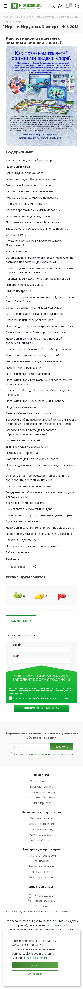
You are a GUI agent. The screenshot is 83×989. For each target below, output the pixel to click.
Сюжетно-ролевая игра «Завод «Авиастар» (34, 307)
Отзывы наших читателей (23, 440)
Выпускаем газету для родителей (28, 216)
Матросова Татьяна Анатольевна (28, 185)
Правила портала (41, 786)
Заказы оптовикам (41, 824)
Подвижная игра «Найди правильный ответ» (35, 401)
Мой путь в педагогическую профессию (32, 197)
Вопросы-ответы (41, 818)
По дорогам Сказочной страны (26, 407)
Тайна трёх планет (18, 552)
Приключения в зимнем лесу (24, 285)
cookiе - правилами (35, 958)
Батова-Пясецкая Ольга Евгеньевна (29, 191)
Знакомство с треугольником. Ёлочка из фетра (37, 228)
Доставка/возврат (41, 840)
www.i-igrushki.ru (60, 925)
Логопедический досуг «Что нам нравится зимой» (38, 278)
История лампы (16, 235)
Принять (35, 965)
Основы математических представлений (32, 355)
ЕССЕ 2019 (12, 558)
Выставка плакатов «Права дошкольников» (34, 314)
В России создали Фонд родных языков (32, 179)
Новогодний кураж (18, 166)
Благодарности (41, 803)
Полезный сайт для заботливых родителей (34, 546)
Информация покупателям (41, 812)
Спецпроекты (41, 861)
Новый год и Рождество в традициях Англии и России (41, 326)
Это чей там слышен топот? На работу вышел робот (41, 349)
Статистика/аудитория (41, 797)
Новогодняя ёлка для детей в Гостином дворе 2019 (40, 527)
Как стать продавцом (41, 855)
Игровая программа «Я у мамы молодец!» (33, 210)
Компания (41, 775)
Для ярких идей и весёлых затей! (27, 446)
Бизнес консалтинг (41, 877)
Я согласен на (43, 754)
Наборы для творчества (22, 453)
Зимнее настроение (19, 291)
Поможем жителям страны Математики (32, 222)
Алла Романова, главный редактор (29, 160)
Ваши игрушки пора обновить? (26, 173)
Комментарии (21, 620)
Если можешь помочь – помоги (26, 204)
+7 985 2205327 (45, 895)
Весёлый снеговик (18, 251)
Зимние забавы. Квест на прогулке (28, 413)
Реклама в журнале (41, 866)
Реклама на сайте (41, 872)
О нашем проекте (41, 781)
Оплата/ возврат (41, 834)
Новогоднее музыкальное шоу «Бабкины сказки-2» (39, 534)
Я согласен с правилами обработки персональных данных (40, 698)
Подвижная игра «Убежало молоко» (30, 374)
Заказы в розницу (41, 829)
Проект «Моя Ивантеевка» (23, 367)
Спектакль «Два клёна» (21, 540)
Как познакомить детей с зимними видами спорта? (39, 515)
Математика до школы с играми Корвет (32, 459)
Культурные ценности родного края (29, 320)
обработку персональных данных (52, 754)
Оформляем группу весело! (24, 521)
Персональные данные (41, 792)
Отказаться (35, 973)
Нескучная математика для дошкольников (34, 361)
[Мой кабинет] (60, 6)
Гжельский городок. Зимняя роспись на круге (35, 332)
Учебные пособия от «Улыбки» (26, 503)
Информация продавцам (41, 849)
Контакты (41, 906)
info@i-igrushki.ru (44, 900)
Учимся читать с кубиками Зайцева (29, 509)
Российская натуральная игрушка (28, 486)
